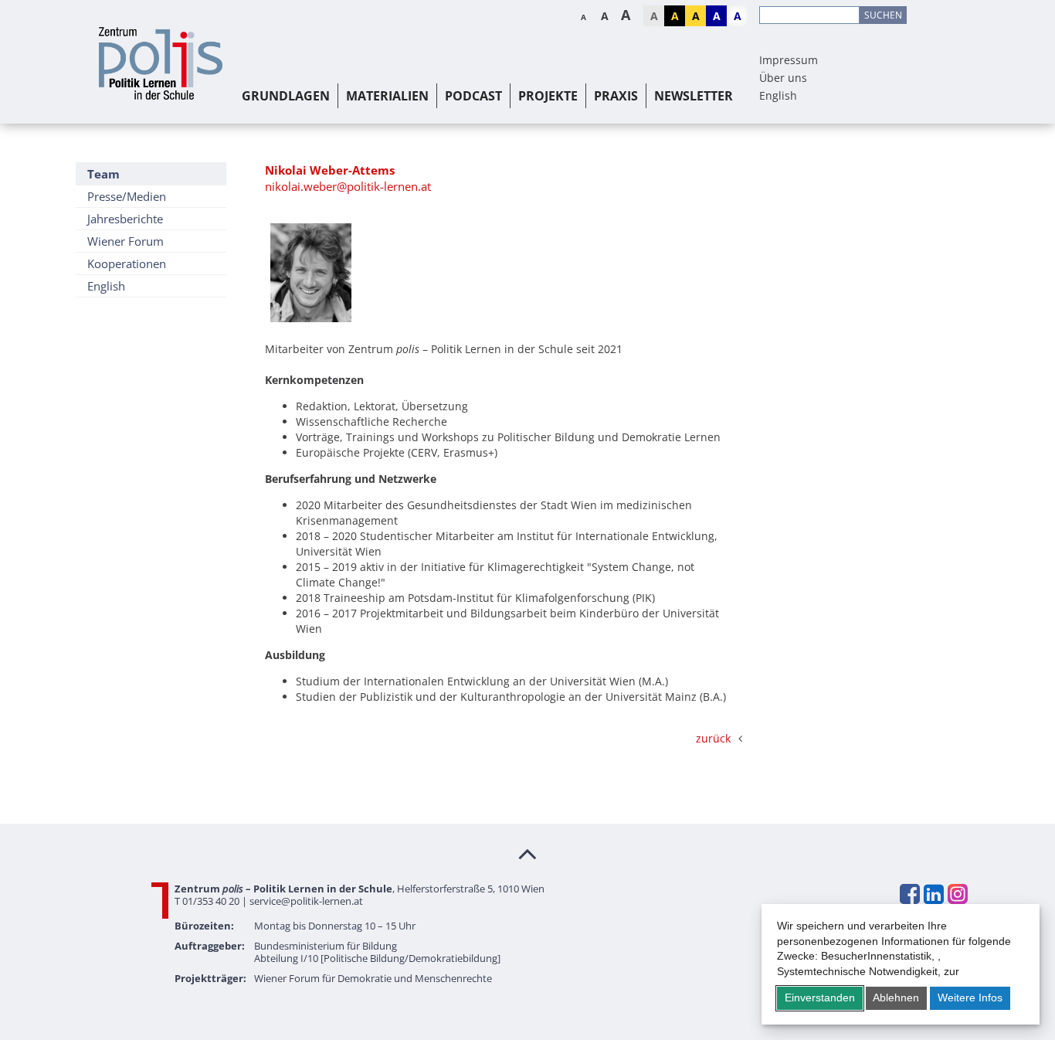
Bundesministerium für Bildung (325, 946)
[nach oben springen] (527, 853)
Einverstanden (820, 997)
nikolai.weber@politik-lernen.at (348, 186)
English (778, 95)
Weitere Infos (970, 997)
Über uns (783, 77)
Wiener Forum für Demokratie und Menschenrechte (373, 978)
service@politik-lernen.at (306, 901)
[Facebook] (909, 894)
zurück (713, 738)
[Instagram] (957, 894)
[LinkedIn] (933, 894)
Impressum (788, 60)
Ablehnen (896, 997)
